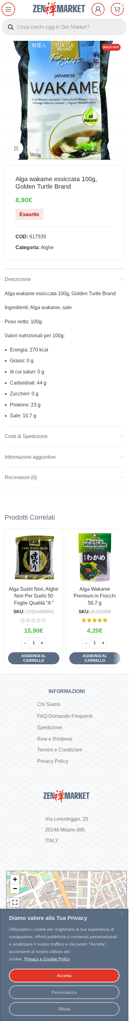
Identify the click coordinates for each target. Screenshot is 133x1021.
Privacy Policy (52, 761)
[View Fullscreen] (14, 902)
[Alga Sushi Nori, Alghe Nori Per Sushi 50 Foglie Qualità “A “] (33, 557)
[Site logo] (59, 8)
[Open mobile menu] (8, 9)
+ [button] (15, 879)
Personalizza (64, 992)
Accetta (64, 975)
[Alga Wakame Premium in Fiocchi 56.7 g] (95, 557)
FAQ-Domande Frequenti (64, 716)
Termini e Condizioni (59, 749)
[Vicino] (122, 914)
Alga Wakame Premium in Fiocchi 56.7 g (95, 596)
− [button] (15, 888)
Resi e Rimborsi (54, 739)
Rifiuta (64, 1008)
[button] (33, 658)
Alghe (47, 247)
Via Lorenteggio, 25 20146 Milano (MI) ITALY (66, 829)
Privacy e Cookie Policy (47, 958)
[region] (64, 965)
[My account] (98, 9)
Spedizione (49, 727)
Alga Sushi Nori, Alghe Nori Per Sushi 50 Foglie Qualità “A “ (33, 596)
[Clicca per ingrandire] (16, 148)
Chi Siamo (48, 704)
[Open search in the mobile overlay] (64, 27)
